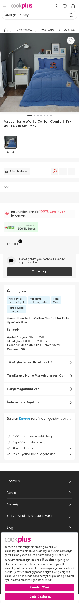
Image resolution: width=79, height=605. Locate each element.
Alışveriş (12, 504)
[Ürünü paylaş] (71, 171)
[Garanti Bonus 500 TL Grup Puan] (21, 227)
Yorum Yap (39, 271)
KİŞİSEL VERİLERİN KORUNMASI (29, 516)
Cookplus (13, 481)
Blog (10, 528)
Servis (11, 493)
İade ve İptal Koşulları (23, 402)
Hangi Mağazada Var (23, 389)
